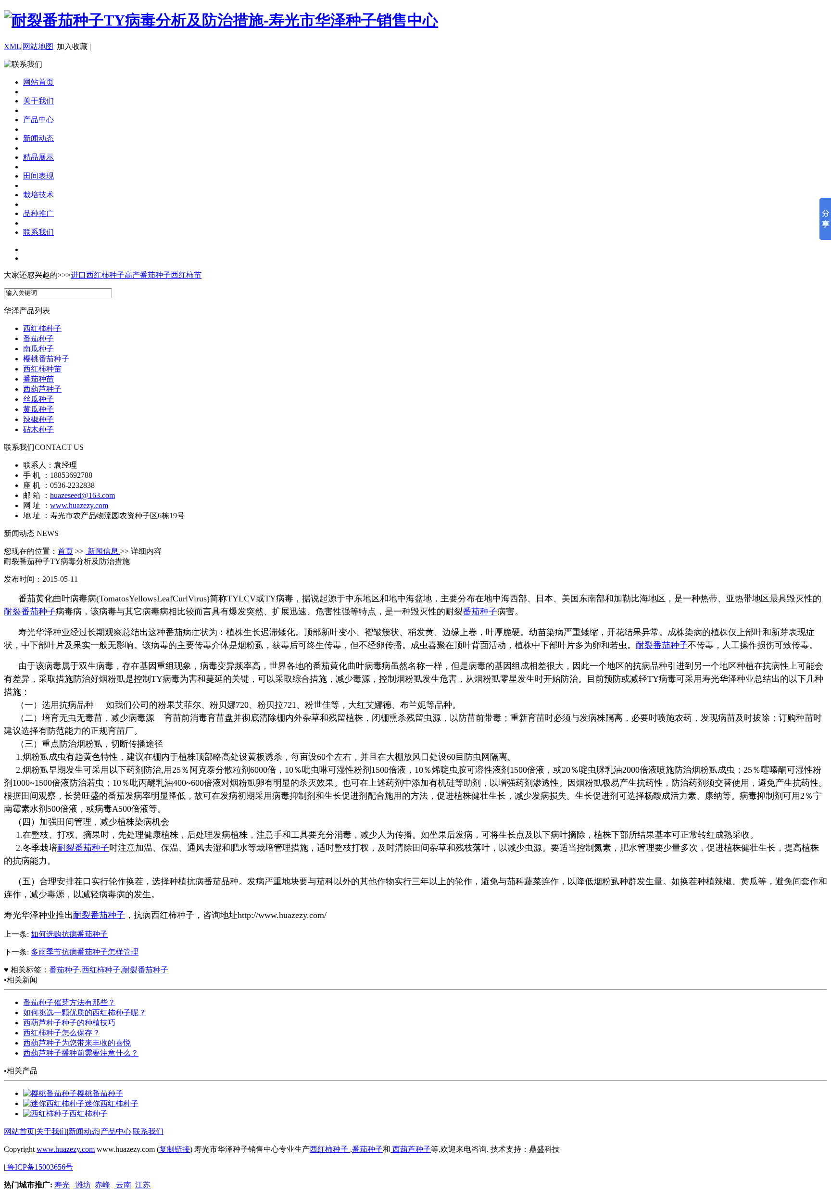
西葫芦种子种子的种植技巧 (69, 1023)
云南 (122, 1185)
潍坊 (82, 1185)
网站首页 (38, 82)
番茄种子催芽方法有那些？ (69, 1002)
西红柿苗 (186, 275)
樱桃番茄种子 (46, 359)
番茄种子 (38, 338)
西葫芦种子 (42, 389)
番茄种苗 (38, 379)
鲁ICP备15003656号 (39, 1167)
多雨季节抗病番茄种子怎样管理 (84, 952)
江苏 (143, 1185)
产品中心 (38, 119)
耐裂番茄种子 (99, 915)
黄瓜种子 (38, 409)
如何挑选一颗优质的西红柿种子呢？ (84, 1012)
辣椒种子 (38, 419)
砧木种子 (38, 429)
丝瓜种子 (38, 399)
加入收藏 (72, 46)
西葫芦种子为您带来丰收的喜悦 (77, 1043)
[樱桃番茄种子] (50, 1093)
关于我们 (38, 101)
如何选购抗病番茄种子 (69, 934)
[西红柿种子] (46, 1113)
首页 (65, 551)
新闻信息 (103, 551)
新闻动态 (38, 138)
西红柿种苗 (42, 369)
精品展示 (38, 157)
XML (12, 46)
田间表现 (38, 176)
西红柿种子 (42, 328)
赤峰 (102, 1185)
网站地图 (38, 46)
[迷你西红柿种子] (54, 1103)
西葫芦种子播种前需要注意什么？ (80, 1053)
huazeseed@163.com (82, 495)
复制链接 (174, 1149)
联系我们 (38, 232)
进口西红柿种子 (98, 275)
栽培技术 (38, 195)
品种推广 (38, 213)
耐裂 (12, 611)
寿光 (62, 1185)
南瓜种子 (38, 348)
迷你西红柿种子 (111, 1103)
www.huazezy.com (79, 505)
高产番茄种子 (148, 275)
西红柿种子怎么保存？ (61, 1033)
